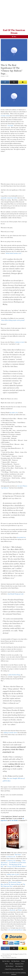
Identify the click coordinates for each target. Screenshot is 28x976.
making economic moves (10, 732)
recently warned (5, 115)
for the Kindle (14, 820)
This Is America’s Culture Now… (10, 957)
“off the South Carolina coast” (13, 253)
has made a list (14, 412)
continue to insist (19, 342)
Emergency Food (19, 963)
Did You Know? (10, 966)
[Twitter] (14, 82)
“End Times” (18, 854)
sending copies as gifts (13, 874)
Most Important (19, 966)
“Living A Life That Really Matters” (17, 866)
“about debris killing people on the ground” (13, 320)
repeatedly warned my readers (9, 198)
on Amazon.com (10, 856)
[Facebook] (5, 82)
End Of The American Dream (12, 884)
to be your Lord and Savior (15, 930)
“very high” (10, 125)
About (6, 963)
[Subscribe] (22, 82)
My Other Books (15, 961)
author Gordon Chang (14, 675)
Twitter (20, 910)
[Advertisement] (14, 14)
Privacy (11, 963)
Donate (23, 961)
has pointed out (21, 537)
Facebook (12, 910)
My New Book (6, 961)
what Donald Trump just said (15, 594)
